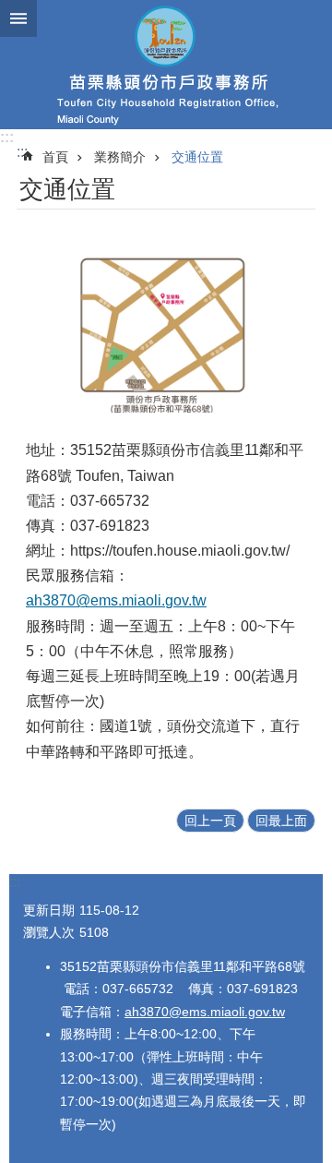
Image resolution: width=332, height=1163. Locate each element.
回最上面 (281, 820)
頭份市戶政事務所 (166, 64)
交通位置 (197, 157)
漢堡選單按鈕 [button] (18, 18)
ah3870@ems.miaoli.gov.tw (116, 600)
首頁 (55, 157)
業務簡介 (120, 157)
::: (7, 137)
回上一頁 (210, 820)
